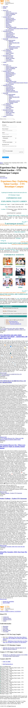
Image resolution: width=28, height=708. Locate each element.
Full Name (4, 125)
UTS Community (7, 50)
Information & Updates (8, 55)
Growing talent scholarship (12, 37)
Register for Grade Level (7, 136)
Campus (4, 140)
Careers (4, 620)
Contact (4, 62)
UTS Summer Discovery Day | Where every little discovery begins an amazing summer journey (12, 446)
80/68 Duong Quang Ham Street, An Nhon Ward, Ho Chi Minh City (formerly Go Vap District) (15, 641)
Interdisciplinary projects (14, 46)
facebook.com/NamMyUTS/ (15, 323)
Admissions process (10, 33)
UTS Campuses (9, 32)
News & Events (9, 57)
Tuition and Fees (9, 35)
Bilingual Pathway (10, 20)
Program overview (10, 18)
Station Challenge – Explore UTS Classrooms (13, 498)
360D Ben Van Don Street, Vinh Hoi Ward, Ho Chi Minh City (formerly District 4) (14, 648)
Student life (5, 38)
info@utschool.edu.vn (13, 321)
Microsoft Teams (6, 630)
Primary (7, 23)
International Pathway (11, 19)
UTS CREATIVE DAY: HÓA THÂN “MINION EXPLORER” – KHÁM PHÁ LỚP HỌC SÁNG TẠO (13, 336)
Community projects (13, 48)
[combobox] (9, 138)
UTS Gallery (9, 59)
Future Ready (9, 15)
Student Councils (9, 53)
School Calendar (9, 49)
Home (1, 162)
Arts (10, 45)
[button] (5, 157)
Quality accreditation (10, 14)
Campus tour (6, 617)
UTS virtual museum (10, 40)
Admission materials (10, 36)
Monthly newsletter (10, 58)
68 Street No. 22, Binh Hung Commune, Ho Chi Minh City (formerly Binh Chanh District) (15, 655)
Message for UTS (5, 144)
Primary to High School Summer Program (18, 28)
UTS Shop (5, 627)
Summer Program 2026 (11, 27)
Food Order (5, 629)
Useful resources (9, 60)
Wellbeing (11, 41)
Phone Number (5, 128)
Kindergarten (9, 22)
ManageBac (5, 626)
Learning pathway (7, 16)
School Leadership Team (11, 13)
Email (3, 132)
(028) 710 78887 (6, 661)
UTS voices (8, 54)
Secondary (8, 24)
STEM (10, 44)
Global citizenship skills (14, 42)
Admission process (7, 31)
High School (8, 26)
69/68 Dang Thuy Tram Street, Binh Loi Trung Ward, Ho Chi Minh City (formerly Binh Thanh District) (15, 638)
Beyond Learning (10, 29)
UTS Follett (5, 631)
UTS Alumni (9, 51)
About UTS (5, 10)
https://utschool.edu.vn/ (14, 322)
